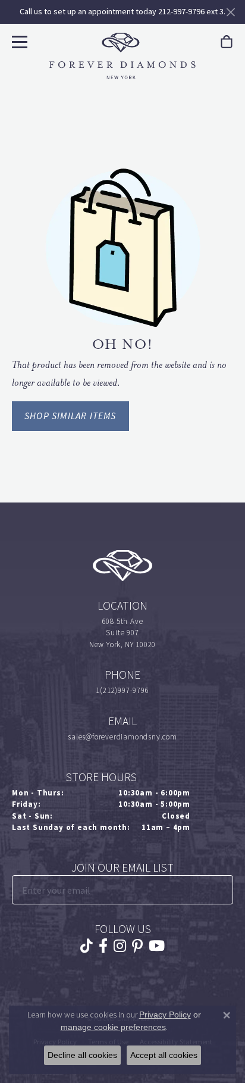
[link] (226, 42)
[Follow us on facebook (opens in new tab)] (103, 946)
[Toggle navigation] (18, 40)
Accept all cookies (163, 1055)
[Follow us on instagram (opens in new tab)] (120, 946)
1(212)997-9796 (122, 690)
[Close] (230, 12)
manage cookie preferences (113, 1027)
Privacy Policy (165, 1014)
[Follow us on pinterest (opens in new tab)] (137, 946)
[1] (223, 890)
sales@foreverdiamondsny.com (122, 737)
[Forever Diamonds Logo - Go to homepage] (122, 56)
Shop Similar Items (70, 416)
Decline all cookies (82, 1055)
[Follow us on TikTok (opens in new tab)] (86, 946)
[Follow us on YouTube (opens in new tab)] (157, 946)
